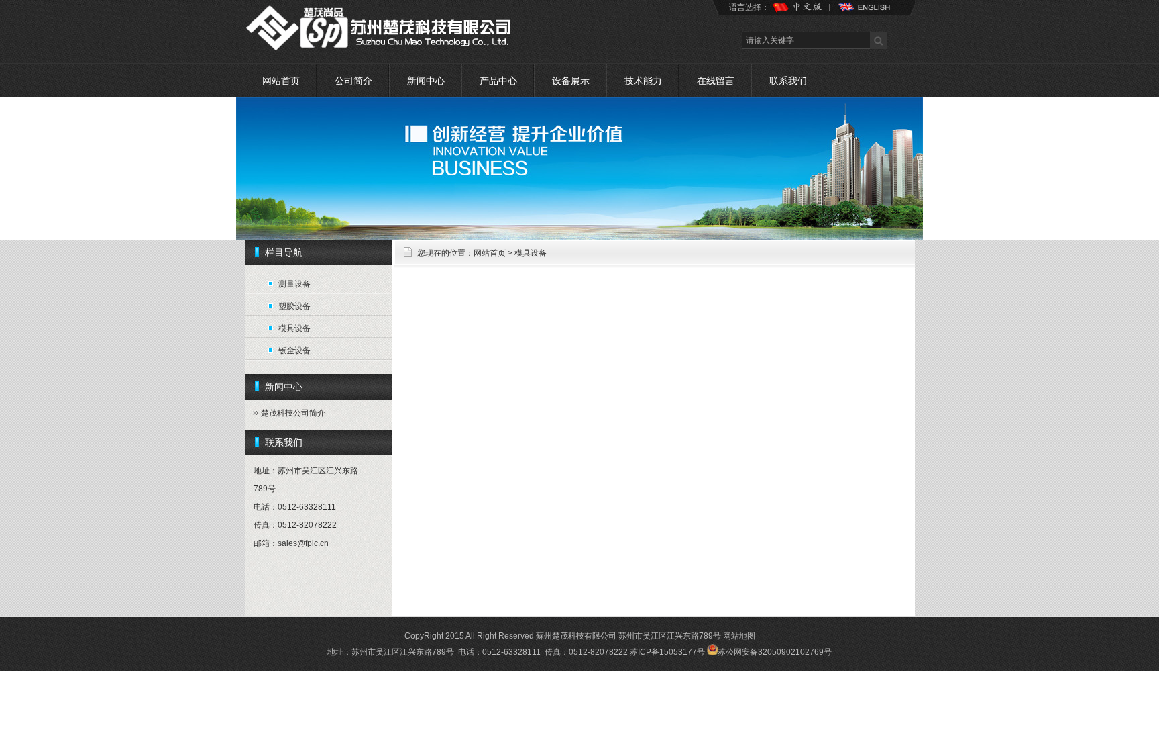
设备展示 (571, 80)
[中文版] (803, 12)
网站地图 (739, 636)
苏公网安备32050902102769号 (775, 652)
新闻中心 (426, 80)
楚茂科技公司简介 (293, 413)
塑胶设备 (294, 306)
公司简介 (353, 80)
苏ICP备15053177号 (667, 652)
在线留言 (715, 80)
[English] (863, 12)
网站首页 (281, 80)
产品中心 (498, 80)
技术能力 (643, 80)
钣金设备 (294, 350)
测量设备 (294, 284)
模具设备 (294, 328)
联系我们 (788, 80)
